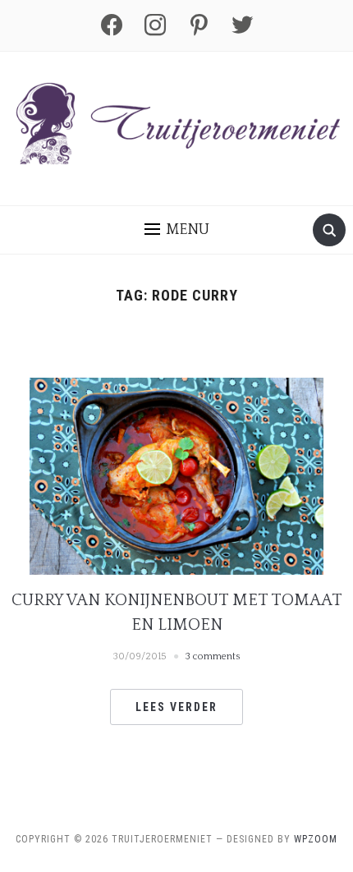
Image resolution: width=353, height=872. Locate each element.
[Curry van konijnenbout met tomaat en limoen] (176, 475)
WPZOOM (315, 839)
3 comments (213, 656)
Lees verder (176, 707)
